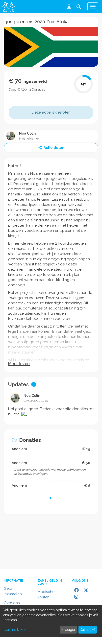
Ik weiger (68, 630)
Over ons (12, 603)
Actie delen (54, 148)
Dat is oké (87, 630)
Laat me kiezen (15, 630)
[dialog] (51, 621)
